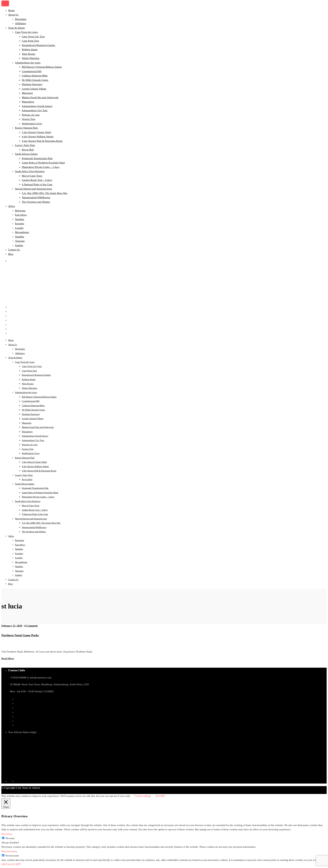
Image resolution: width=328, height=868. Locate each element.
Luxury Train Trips (25, 145)
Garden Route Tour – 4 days (37, 180)
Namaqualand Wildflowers (36, 197)
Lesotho (19, 228)
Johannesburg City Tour (34, 110)
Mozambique (22, 232)
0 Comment (31, 625)
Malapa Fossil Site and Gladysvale (40, 97)
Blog (10, 254)
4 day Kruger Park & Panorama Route (42, 141)
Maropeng (27, 93)
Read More (7, 658)
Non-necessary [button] (9, 851)
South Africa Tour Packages (30, 171)
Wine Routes (28, 54)
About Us (13, 14)
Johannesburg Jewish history (37, 106)
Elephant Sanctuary (32, 84)
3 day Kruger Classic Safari (36, 132)
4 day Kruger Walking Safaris (37, 136)
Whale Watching (30, 58)
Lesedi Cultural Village (34, 88)
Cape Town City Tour (33, 36)
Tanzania (20, 241)
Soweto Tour (28, 119)
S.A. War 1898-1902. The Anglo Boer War (44, 193)
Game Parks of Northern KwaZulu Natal (43, 162)
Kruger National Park (26, 127)
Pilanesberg (28, 101)
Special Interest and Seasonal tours (33, 188)
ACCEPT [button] (160, 796)
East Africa (21, 214)
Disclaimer (20, 19)
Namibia (19, 219)
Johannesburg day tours (27, 62)
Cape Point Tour (30, 40)
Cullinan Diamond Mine (35, 75)
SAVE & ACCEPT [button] (11, 864)
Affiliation (20, 23)
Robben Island (29, 49)
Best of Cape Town (32, 175)
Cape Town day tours (26, 32)
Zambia (19, 245)
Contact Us (14, 249)
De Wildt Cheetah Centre (35, 80)
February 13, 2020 (11, 625)
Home (11, 10)
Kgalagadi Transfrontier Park (37, 158)
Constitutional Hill (31, 71)
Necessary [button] (6, 834)
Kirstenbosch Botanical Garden (38, 45)
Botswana (20, 210)
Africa (11, 206)
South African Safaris (26, 154)
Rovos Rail (28, 149)
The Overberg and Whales (36, 201)
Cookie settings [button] (143, 796)
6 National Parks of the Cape (37, 184)
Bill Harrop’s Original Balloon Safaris (42, 67)
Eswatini (19, 223)
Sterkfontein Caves (32, 123)
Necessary (10, 838)
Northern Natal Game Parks (20, 635)
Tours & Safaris (16, 27)
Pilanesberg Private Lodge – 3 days (40, 167)
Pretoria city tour (31, 114)
